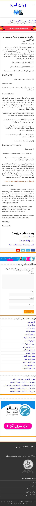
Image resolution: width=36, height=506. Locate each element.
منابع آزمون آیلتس (29, 356)
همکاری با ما (31, 488)
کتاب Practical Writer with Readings (21, 245)
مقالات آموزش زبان (29, 495)
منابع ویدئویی (30, 353)
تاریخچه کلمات (30, 334)
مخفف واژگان (30, 331)
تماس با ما (32, 485)
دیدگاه (31, 273)
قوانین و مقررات (30, 492)
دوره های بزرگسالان (28, 344)
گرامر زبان (31, 322)
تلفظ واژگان (31, 328)
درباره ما (33, 482)
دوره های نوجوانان (29, 347)
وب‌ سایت (30, 304)
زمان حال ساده (29, 236)
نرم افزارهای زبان (29, 365)
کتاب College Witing (27, 241)
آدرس (14, 168)
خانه (32, 21)
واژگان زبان (31, 325)
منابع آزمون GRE (29, 362)
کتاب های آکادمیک (29, 368)
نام (32, 291)
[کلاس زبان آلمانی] (18, 28)
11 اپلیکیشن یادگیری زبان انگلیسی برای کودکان (19, 385)
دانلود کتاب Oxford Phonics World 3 (22, 388)
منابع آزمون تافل (29, 359)
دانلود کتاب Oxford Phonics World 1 (22, 382)
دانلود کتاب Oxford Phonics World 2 (22, 391)
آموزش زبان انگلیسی (23, 21)
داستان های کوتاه (29, 337)
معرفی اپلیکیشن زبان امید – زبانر (24, 379)
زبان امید (18, 4)
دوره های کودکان (29, 350)
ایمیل (31, 298)
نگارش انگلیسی (29, 340)
